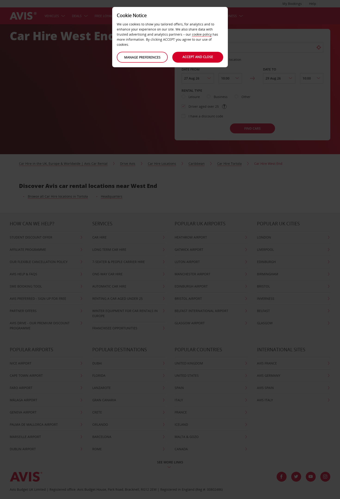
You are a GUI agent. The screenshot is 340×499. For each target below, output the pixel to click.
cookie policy (202, 34)
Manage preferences (142, 57)
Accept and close (197, 57)
